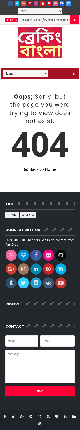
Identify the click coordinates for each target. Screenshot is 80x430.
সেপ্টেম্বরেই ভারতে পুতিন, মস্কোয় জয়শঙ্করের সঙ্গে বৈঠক (47, 19)
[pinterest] (30, 3)
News (12, 215)
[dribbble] (55, 3)
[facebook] (10, 3)
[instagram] (36, 3)
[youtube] (42, 3)
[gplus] (23, 3)
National (9, 19)
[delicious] (68, 3)
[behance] (62, 3)
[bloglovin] (49, 3)
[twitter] (17, 3)
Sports (28, 215)
